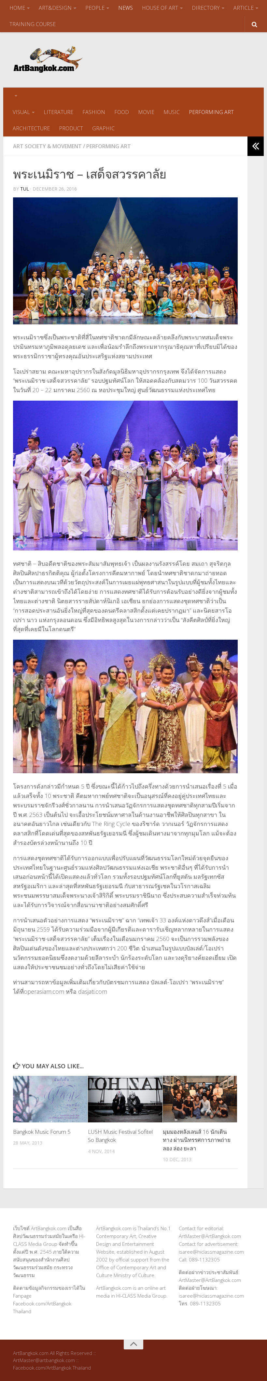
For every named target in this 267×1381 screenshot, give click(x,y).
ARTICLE (243, 7)
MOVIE (146, 112)
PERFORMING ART (211, 112)
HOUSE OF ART (160, 7)
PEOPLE (95, 7)
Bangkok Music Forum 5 (42, 1131)
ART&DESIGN (55, 7)
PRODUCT (71, 128)
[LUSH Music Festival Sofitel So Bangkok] (125, 1099)
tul (24, 189)
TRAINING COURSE (32, 24)
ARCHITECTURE (31, 128)
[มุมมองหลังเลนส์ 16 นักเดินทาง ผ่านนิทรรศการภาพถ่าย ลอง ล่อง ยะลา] (200, 1099)
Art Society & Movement (47, 146)
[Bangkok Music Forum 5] (50, 1099)
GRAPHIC (103, 128)
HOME (17, 7)
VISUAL (21, 112)
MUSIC (171, 112)
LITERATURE (58, 112)
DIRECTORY (206, 7)
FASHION (93, 112)
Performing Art (108, 146)
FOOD (121, 112)
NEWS (125, 7)
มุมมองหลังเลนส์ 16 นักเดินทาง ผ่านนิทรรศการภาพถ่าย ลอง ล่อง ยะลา (197, 1140)
